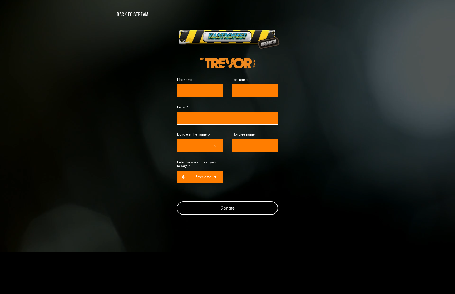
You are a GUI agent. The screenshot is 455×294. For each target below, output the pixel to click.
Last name (240, 79)
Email (181, 107)
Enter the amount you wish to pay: (196, 164)
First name (184, 79)
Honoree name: (244, 134)
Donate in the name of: (194, 134)
